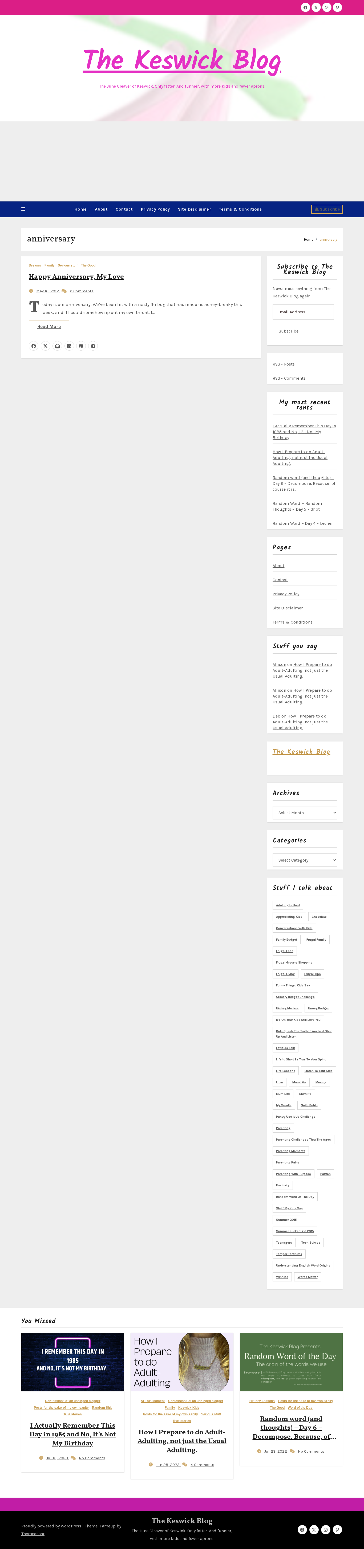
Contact (124, 209)
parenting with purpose (293, 1174)
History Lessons (262, 1401)
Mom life (299, 1082)
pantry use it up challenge (296, 1116)
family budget (286, 939)
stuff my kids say (289, 1208)
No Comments (92, 1458)
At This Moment (153, 1401)
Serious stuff (68, 265)
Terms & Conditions (240, 209)
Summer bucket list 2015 (295, 1231)
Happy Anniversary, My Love (76, 277)
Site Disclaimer (194, 209)
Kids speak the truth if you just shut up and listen (304, 1033)
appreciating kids (289, 917)
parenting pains (288, 1162)
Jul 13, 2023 (57, 1458)
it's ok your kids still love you (298, 1020)
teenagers (284, 1242)
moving (321, 1082)
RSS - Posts (284, 364)
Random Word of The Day (295, 1197)
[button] (23, 209)
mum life (283, 1094)
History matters (287, 1008)
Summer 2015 (286, 1220)
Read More (49, 326)
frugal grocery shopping (294, 962)
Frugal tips (312, 974)
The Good (88, 265)
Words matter (308, 1277)
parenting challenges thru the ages (303, 1139)
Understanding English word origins (303, 1265)
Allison (279, 664)
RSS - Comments (289, 378)
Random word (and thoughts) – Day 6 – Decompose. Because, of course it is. (304, 483)
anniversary (328, 239)
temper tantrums (289, 1254)
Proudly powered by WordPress (51, 1525)
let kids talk (285, 1048)
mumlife (305, 1094)
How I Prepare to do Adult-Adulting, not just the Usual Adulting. (300, 457)
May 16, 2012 (48, 291)
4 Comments (202, 1464)
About (101, 209)
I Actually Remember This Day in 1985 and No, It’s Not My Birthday (304, 431)
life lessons (285, 1071)
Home (80, 209)
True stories (72, 1414)
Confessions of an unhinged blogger (72, 1401)
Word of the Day (300, 1407)
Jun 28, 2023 (168, 1464)
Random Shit (102, 1407)
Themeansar (33, 1533)
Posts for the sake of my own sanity (61, 1407)
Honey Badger (318, 1008)
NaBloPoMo (309, 1105)
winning (282, 1277)
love (279, 1082)
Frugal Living (285, 974)
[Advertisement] (182, 161)
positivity (282, 1185)
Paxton (325, 1174)
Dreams (35, 265)
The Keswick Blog (182, 62)
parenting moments (290, 1151)
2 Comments (82, 291)
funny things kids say (293, 985)
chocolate (319, 917)
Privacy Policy (155, 209)
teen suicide (310, 1242)
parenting (283, 1128)
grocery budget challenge (295, 997)
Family (50, 265)
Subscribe (330, 209)
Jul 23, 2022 (276, 1451)
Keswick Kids (188, 1407)
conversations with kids (294, 928)
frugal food (284, 951)
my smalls (284, 1105)
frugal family (316, 939)
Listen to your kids (319, 1071)
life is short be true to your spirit (301, 1059)
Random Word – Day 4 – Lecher (303, 523)
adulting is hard (288, 905)
